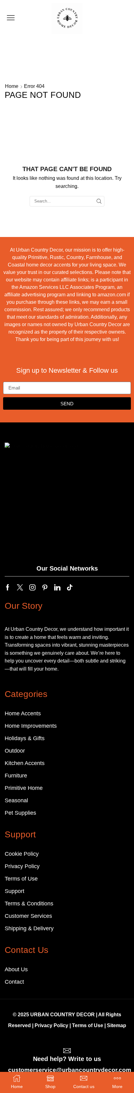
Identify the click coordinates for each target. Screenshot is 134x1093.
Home (11, 86)
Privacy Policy (51, 1025)
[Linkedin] (57, 587)
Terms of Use (87, 1025)
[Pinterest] (45, 587)
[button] (11, 18)
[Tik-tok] (70, 587)
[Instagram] (32, 587)
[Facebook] (8, 587)
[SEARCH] (99, 201)
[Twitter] (20, 587)
